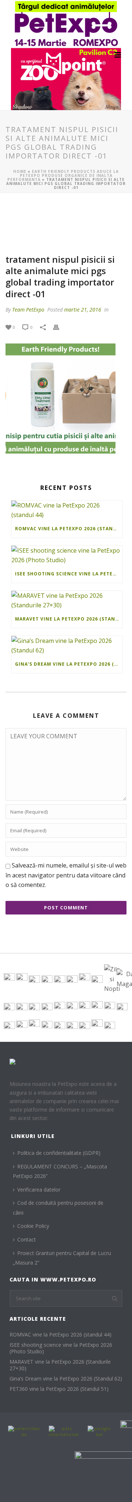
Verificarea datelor (38, 1189)
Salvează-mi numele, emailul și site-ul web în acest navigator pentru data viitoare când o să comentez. (66, 875)
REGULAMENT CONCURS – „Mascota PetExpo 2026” (60, 1171)
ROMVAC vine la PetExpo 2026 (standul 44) (68, 528)
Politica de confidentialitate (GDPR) (58, 1152)
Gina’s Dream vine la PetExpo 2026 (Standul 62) (68, 664)
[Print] (59, 327)
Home (19, 171)
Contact (26, 1239)
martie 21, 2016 (82, 309)
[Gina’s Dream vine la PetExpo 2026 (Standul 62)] (66, 645)
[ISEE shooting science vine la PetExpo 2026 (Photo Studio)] (66, 555)
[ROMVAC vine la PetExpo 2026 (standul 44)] (66, 510)
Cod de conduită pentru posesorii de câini (58, 1207)
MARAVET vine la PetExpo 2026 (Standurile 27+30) (68, 619)
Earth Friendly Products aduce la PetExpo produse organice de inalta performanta (63, 175)
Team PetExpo (28, 309)
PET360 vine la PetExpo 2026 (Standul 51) (59, 1389)
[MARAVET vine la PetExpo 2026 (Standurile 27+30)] (66, 600)
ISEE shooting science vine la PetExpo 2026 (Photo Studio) (68, 574)
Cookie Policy (33, 1225)
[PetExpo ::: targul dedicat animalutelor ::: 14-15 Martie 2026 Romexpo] (66, 55)
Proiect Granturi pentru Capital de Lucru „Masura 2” (62, 1258)
